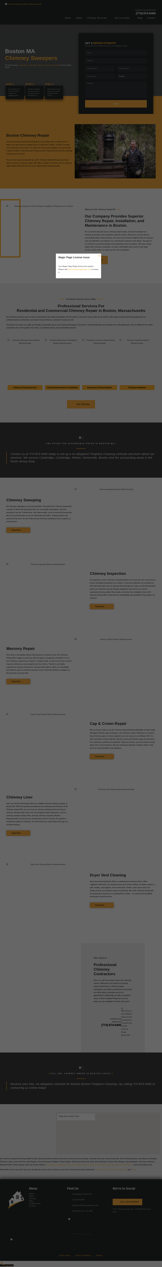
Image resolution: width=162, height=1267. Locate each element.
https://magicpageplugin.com (79, 269)
